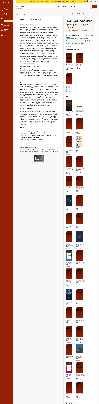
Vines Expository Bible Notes (80, 394)
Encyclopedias (71, 403)
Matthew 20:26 (25, 133)
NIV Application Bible (79, 148)
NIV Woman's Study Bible (69, 263)
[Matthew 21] (62, 80)
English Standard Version (26, 147)
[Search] (94, 6)
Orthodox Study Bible (69, 394)
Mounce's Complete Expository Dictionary (68, 86)
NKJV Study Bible (69, 356)
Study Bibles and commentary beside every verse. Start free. (50, 1)
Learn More (84, 30)
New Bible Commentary (79, 65)
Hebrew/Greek (76, 14)
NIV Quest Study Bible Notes (69, 225)
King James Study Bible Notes (80, 130)
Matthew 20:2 (24, 130)
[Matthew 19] (16, 80)
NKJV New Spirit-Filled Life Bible (80, 339)
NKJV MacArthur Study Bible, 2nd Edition (80, 320)
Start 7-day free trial (73, 30)
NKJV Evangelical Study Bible (80, 301)
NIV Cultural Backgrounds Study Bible (70, 189)
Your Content (84, 14)
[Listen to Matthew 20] (32, 14)
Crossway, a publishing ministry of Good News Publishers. (34, 151)
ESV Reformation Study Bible (69, 130)
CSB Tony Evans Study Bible (69, 112)
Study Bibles (70, 96)
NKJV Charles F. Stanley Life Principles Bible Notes (69, 282)
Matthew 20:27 (25, 135)
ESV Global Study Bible (80, 112)
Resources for (72, 35)
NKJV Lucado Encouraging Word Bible (70, 320)
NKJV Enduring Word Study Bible (69, 301)
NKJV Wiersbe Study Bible (79, 357)
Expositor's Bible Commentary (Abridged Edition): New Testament (70, 66)
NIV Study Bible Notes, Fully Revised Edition (69, 244)
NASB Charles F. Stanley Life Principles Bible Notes (69, 149)
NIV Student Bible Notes (80, 225)
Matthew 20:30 (25, 139)
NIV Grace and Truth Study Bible (69, 207)
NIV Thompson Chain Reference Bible (80, 244)
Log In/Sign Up (92, 1)
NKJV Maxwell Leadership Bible (69, 339)
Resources (68, 14)
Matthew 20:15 (25, 132)
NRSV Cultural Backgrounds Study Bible (80, 375)
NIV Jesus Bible (79, 206)
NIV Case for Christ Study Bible (80, 169)
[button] (91, 1)
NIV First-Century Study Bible (80, 188)
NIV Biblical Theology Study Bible (69, 169)
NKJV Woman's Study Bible (69, 375)
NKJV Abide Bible (80, 262)
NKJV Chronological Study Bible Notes (80, 281)
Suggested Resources (73, 49)
